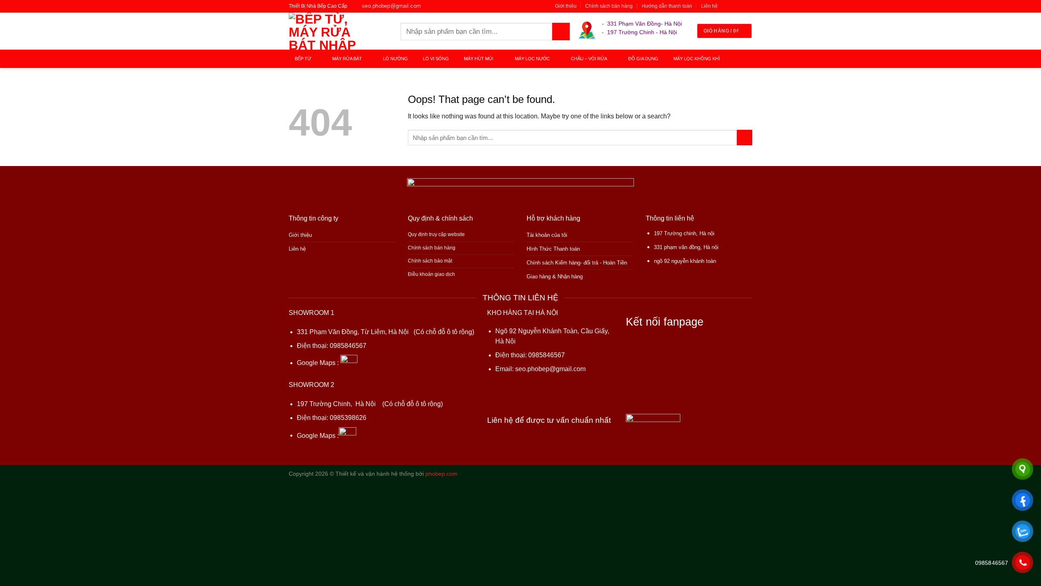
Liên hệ (709, 6)
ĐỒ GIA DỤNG (643, 58)
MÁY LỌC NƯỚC (532, 58)
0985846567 (348, 345)
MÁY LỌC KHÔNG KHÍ (696, 58)
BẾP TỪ (303, 58)
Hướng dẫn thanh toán (667, 6)
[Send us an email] (748, 6)
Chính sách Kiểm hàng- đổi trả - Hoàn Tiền (577, 263)
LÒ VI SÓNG (436, 58)
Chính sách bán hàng (609, 6)
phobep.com (441, 473)
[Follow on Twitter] (740, 6)
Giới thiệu (566, 6)
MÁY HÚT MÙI (478, 58)
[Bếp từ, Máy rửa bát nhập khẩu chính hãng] (338, 31)
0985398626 (348, 417)
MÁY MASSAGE (314, 76)
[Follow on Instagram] (733, 6)
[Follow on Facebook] (725, 6)
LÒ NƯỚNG (395, 58)
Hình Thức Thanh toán (553, 249)
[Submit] (561, 32)
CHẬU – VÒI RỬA (589, 58)
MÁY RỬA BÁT (347, 58)
